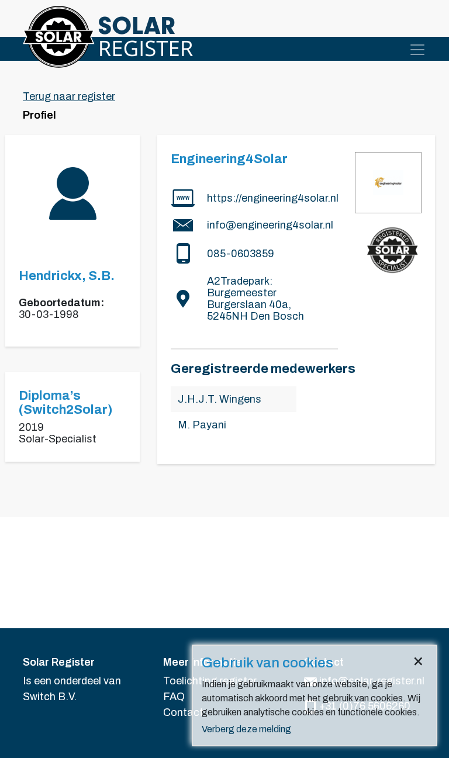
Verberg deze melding (246, 729)
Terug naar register (69, 96)
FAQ (174, 696)
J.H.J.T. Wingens (219, 399)
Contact (183, 712)
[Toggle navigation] (417, 49)
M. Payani (202, 425)
